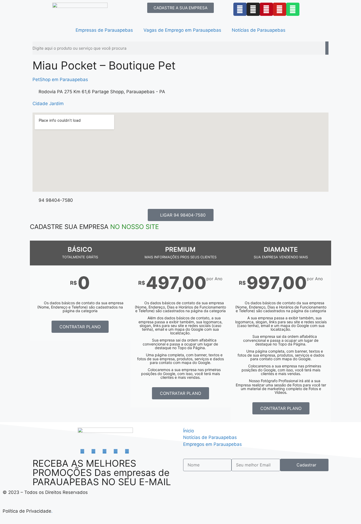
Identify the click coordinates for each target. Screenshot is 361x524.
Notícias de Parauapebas (258, 30)
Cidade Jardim (48, 103)
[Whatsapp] (292, 9)
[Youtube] (279, 9)
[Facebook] (240, 9)
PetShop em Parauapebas (60, 79)
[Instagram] (253, 9)
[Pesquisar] (326, 48)
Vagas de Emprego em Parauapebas (182, 30)
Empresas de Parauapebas (104, 30)
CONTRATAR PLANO (80, 326)
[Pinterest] (266, 9)
